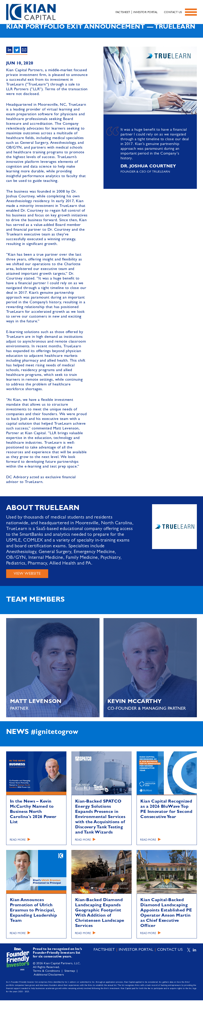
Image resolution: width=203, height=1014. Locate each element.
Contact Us (173, 12)
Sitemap (69, 971)
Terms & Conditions (46, 971)
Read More (18, 839)
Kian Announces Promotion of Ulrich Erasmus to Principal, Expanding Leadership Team (33, 910)
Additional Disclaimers (49, 974)
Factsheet (123, 12)
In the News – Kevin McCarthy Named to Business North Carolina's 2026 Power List (33, 811)
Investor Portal (145, 12)
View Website (27, 574)
